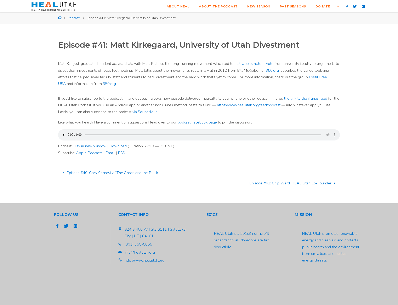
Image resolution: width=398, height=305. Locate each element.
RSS (121, 152)
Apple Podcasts (89, 152)
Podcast (74, 18)
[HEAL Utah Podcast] (54, 6)
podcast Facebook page (197, 122)
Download (118, 146)
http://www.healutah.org (144, 260)
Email (110, 152)
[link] (338, 6)
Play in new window (89, 146)
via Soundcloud (145, 111)
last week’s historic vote (254, 63)
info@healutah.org (140, 252)
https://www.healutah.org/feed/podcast (248, 105)
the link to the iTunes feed (305, 98)
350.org (272, 70)
